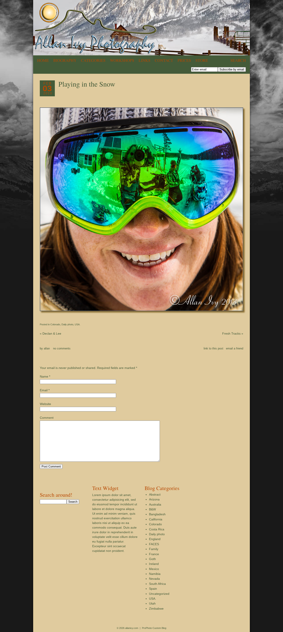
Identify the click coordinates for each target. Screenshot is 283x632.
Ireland (154, 564)
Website (45, 404)
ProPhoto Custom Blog (154, 628)
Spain (153, 588)
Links (144, 60)
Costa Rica (156, 529)
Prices (184, 60)
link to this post (213, 348)
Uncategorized (159, 593)
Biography (64, 60)
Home (43, 60)
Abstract (155, 494)
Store (201, 60)
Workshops (122, 60)
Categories (93, 60)
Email (44, 390)
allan (47, 348)
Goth (152, 559)
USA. (77, 324)
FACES (154, 544)
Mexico (154, 569)
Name (44, 376)
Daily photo (67, 324)
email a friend (234, 348)
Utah (152, 603)
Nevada (154, 578)
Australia (155, 504)
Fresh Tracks (232, 333)
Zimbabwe (156, 608)
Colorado (55, 324)
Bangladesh (157, 514)
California (155, 519)
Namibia (155, 574)
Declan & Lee (50, 333)
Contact (164, 60)
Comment (47, 417)
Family (153, 549)
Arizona (154, 499)
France (154, 554)
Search (238, 60)
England (155, 539)
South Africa (157, 583)
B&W (152, 509)
